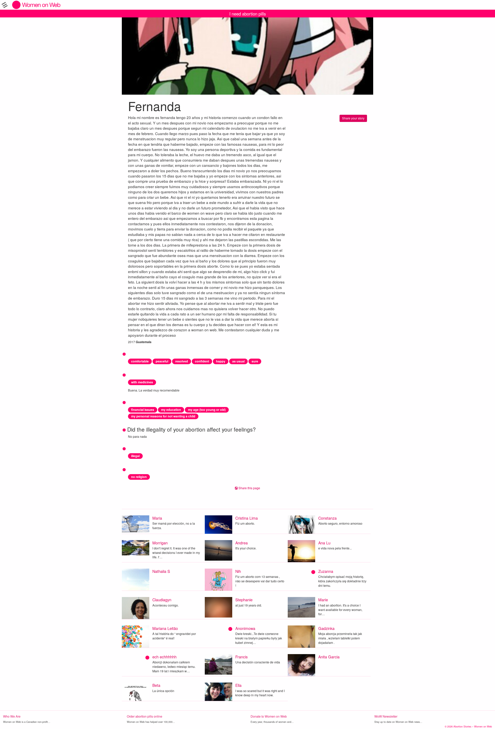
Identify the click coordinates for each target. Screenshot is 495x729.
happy (220, 361)
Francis (241, 657)
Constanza (327, 518)
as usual (238, 361)
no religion (139, 477)
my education (171, 409)
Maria (157, 518)
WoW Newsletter (385, 716)
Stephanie (244, 599)
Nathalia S (161, 571)
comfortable (140, 361)
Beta (156, 685)
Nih (238, 571)
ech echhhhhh (164, 657)
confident (202, 361)
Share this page (249, 488)
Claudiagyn (161, 599)
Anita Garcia (329, 657)
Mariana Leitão (165, 628)
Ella (238, 685)
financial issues (142, 409)
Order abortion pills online (144, 716)
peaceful (162, 361)
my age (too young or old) (207, 409)
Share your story (353, 118)
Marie (323, 599)
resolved (181, 361)
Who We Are (11, 716)
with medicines (142, 382)
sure (255, 361)
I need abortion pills (247, 13)
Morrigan (160, 543)
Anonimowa (245, 628)
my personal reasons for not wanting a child (163, 416)
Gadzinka (326, 628)
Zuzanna (325, 571)
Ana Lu (324, 543)
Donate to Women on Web (269, 716)
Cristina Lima (246, 518)
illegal (135, 456)
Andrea (241, 543)
